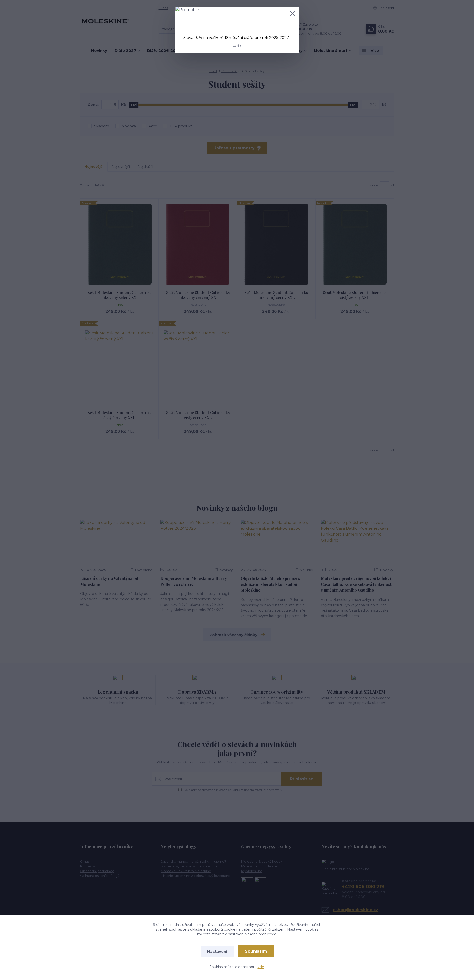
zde (261, 967)
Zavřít (237, 45)
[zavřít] (292, 13)
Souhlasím (256, 951)
